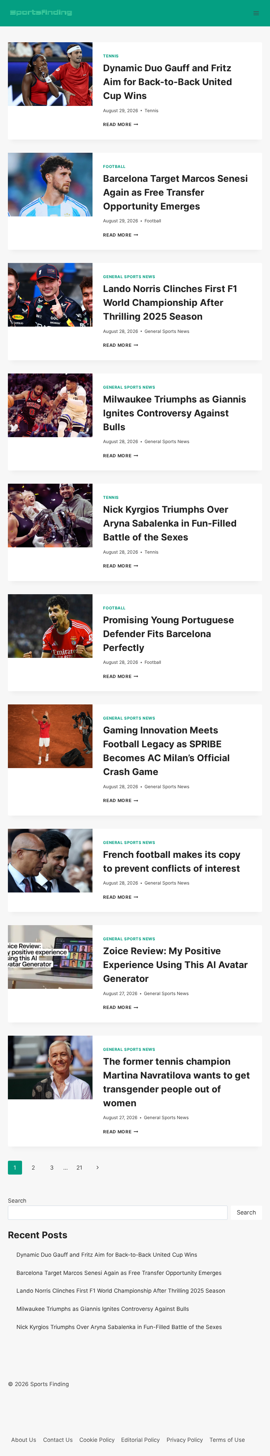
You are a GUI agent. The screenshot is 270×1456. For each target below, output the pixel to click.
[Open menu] (256, 13)
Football (114, 166)
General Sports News (129, 276)
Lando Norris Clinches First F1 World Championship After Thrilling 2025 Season (170, 302)
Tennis (111, 55)
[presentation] (50, 74)
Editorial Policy (140, 1440)
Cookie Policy (97, 1440)
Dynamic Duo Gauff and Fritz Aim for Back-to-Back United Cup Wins (167, 81)
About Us (23, 1440)
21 (79, 1167)
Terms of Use (227, 1440)
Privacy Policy (185, 1440)
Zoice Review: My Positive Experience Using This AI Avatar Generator (175, 964)
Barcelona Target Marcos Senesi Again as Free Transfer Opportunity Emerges (175, 192)
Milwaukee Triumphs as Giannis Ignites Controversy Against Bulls (174, 413)
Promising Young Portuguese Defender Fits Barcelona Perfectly (168, 633)
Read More (120, 124)
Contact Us (58, 1440)
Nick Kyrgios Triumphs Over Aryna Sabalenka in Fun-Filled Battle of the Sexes (170, 523)
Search (17, 1200)
